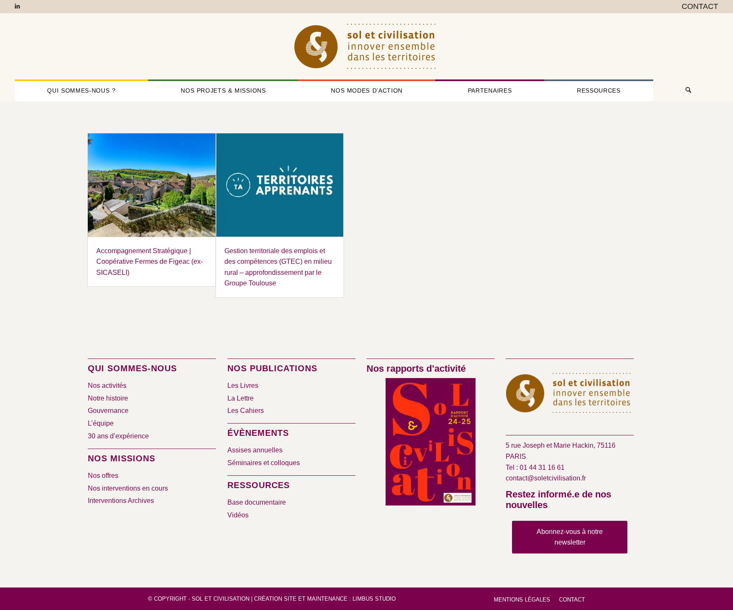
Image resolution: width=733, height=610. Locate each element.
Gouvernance (108, 410)
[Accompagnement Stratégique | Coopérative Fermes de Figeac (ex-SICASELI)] (151, 185)
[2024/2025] (431, 443)
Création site (275, 599)
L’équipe (101, 423)
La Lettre (240, 398)
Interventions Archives (121, 500)
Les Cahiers (245, 410)
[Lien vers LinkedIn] (17, 6)
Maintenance (327, 599)
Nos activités (107, 385)
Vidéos (238, 515)
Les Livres (242, 385)
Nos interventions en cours (128, 488)
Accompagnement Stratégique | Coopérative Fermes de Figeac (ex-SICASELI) (149, 261)
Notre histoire (108, 398)
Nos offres (103, 475)
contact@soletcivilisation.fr (546, 478)
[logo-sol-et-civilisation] (366, 46)
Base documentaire (256, 502)
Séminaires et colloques (263, 462)
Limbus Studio (374, 599)
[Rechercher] (686, 90)
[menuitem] (697, 6)
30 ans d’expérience (118, 436)
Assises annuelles (255, 450)
